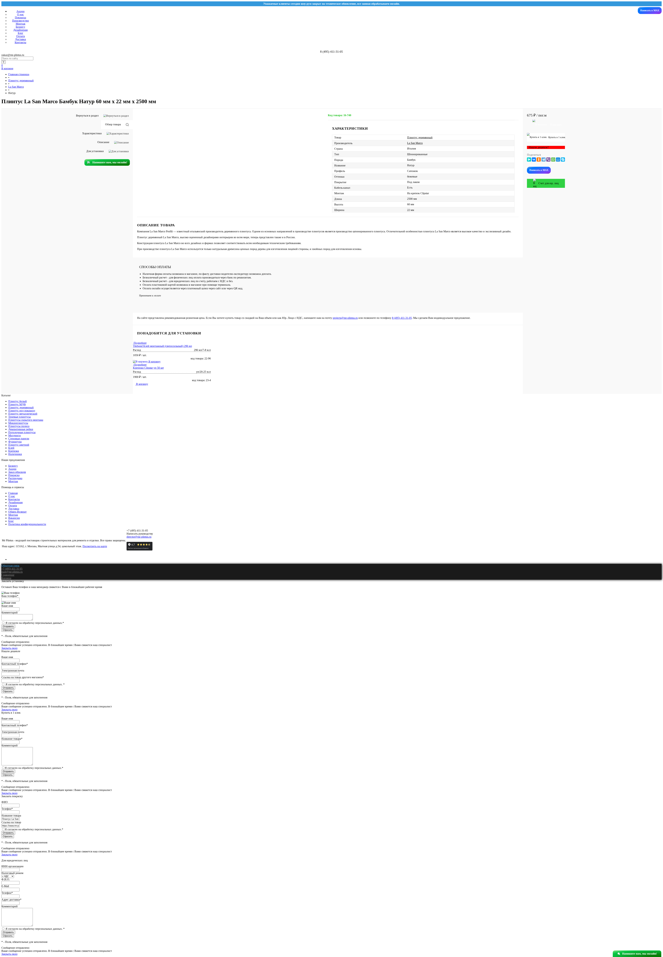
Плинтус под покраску (21, 410)
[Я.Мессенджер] (529, 159)
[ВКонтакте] (534, 159)
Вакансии (14, 517)
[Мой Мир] (558, 159)
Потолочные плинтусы (22, 432)
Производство (20, 20)
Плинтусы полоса (18, 426)
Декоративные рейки (20, 429)
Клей (11, 447)
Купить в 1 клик (556, 137)
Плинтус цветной (18, 444)
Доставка (20, 39)
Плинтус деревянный (420, 137)
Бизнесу (20, 26)
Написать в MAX (649, 10)
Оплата (20, 36)
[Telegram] (543, 159)
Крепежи (13, 451)
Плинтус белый (17, 401)
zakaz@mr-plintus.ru (12, 55)
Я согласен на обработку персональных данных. (35, 622)
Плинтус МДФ (17, 404)
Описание (103, 142)
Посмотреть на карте (95, 546)
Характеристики (92, 133)
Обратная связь (10, 565)
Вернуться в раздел (87, 115)
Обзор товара (113, 124)
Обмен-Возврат (17, 511)
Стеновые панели (18, 438)
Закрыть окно (9, 648)
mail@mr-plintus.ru (12, 571)
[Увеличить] (230, 114)
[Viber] (548, 159)
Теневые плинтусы (19, 416)
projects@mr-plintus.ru (345, 317)
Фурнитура (15, 441)
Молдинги (14, 435)
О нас (20, 14)
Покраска (20, 17)
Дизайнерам (20, 29)
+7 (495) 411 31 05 (11, 568)
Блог (20, 33)
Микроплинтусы (18, 423)
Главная (13, 493)
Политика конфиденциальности (27, 524)
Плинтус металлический (22, 413)
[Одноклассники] (539, 159)
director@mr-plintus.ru (139, 536)
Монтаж (20, 23)
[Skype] (563, 159)
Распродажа (15, 478)
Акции (20, 11)
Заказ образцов (17, 472)
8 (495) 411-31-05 (402, 317)
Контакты (20, 42)
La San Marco (415, 143)
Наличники (15, 454)
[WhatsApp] (553, 159)
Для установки (95, 151)
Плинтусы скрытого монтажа (25, 419)
